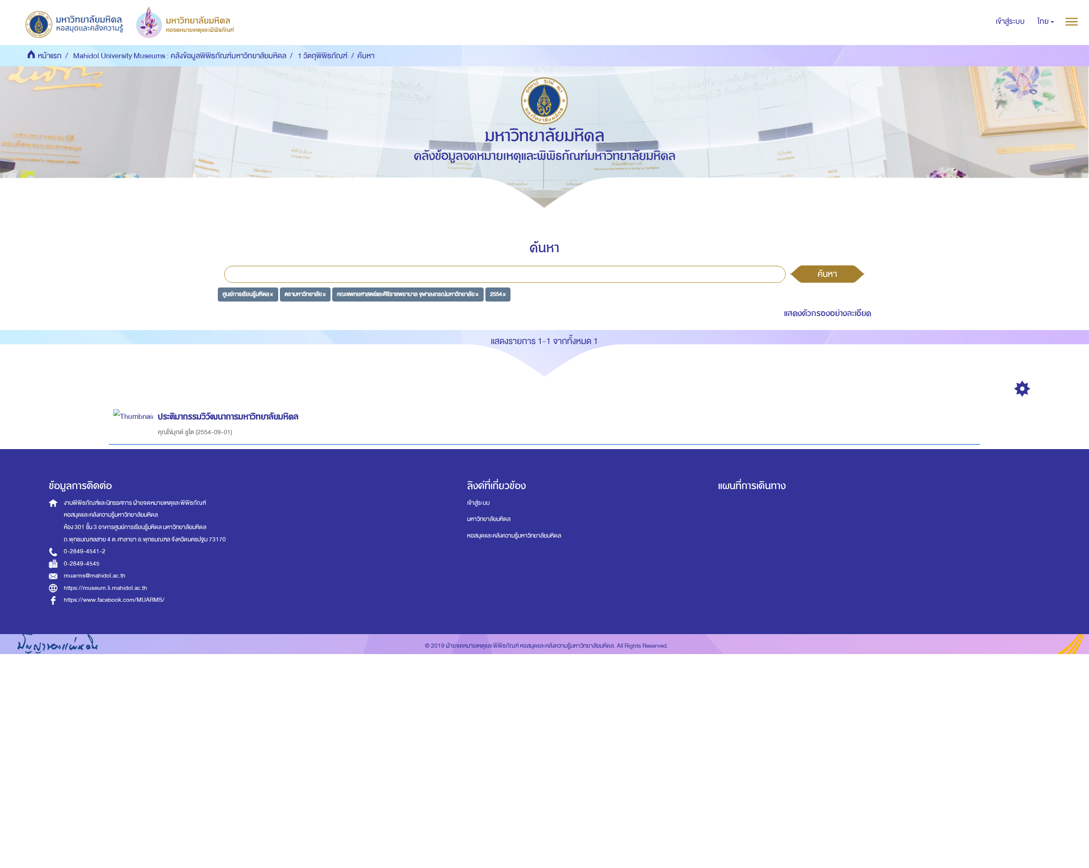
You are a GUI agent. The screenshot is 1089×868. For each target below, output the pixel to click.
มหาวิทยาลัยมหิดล (488, 519)
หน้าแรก (50, 56)
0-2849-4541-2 (84, 551)
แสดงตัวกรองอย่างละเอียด (827, 313)
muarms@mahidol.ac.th (94, 575)
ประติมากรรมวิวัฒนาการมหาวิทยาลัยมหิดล (228, 417)
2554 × (498, 294)
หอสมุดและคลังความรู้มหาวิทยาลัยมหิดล (514, 535)
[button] (1045, 21)
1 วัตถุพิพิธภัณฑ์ (323, 56)
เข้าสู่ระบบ (478, 503)
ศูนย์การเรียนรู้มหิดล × (247, 294)
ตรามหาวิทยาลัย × (305, 294)
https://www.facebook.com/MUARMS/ (114, 600)
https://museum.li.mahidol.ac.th (105, 588)
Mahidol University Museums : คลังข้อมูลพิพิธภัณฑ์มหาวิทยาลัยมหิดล (179, 56)
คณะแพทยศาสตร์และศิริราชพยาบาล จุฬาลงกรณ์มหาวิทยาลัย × (408, 294)
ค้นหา (827, 274)
